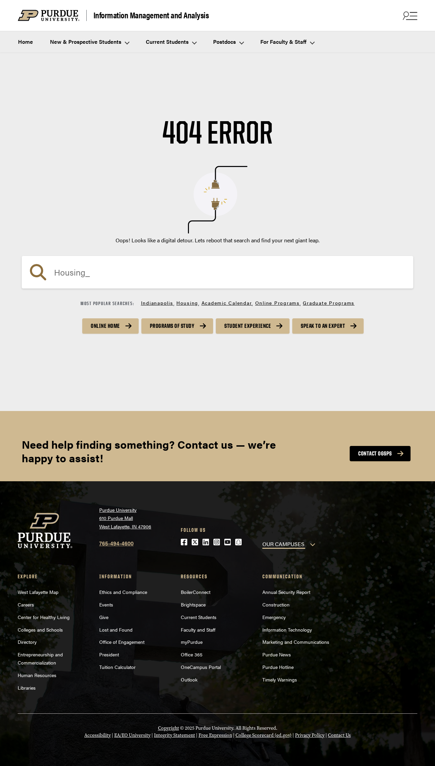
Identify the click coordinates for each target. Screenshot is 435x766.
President (109, 654)
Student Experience (247, 325)
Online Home (105, 325)
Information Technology (287, 629)
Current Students (168, 41)
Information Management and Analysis (151, 15)
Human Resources (37, 675)
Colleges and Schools (40, 629)
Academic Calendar (227, 302)
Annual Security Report (286, 591)
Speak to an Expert (323, 325)
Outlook (189, 679)
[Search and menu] (409, 15)
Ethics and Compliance (123, 591)
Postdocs (225, 41)
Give (103, 617)
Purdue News (276, 654)
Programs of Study (172, 325)
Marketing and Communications (295, 641)
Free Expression (215, 735)
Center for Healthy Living (44, 617)
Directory (27, 641)
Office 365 (192, 654)
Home (25, 41)
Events (106, 604)
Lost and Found (116, 629)
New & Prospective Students (86, 41)
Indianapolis (157, 302)
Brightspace (193, 604)
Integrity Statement (174, 735)
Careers (26, 604)
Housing (187, 302)
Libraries (27, 687)
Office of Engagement (121, 641)
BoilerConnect (195, 591)
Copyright (168, 728)
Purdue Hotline (278, 667)
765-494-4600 (116, 543)
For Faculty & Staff (284, 41)
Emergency (274, 617)
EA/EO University (132, 735)
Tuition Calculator (117, 667)
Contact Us (339, 735)
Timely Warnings (279, 679)
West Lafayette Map (38, 591)
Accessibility (97, 735)
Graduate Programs (328, 302)
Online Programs (277, 302)
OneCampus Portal (201, 667)
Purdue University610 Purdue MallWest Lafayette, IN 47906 (125, 518)
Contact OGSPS (375, 453)
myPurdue (192, 641)
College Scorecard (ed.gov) (264, 735)
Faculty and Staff (198, 629)
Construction (276, 604)
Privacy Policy (310, 735)
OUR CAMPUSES (283, 544)
